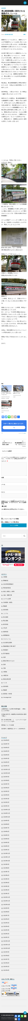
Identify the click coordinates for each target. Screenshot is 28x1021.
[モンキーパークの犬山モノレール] (6, 403)
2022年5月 (6, 922)
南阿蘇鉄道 (6, 635)
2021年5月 (6, 966)
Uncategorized (7, 697)
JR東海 (5, 671)
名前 (2, 477)
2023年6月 (6, 875)
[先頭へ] (25, 1012)
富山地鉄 (5, 617)
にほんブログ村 (5, 986)
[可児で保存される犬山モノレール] (18, 388)
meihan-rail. (10, 1015)
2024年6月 (6, 831)
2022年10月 (6, 904)
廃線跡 (5, 606)
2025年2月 (6, 802)
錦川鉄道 (5, 624)
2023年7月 (6, 871)
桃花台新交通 (7, 679)
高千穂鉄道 (6, 653)
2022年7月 (6, 915)
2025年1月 (6, 806)
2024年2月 (6, 846)
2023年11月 (6, 857)
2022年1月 (6, 937)
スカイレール (7, 639)
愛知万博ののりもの (8, 660)
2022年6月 (6, 919)
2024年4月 (6, 838)
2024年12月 (6, 809)
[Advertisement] (14, 141)
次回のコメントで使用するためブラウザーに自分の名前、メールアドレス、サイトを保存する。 (13, 502)
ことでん (5, 613)
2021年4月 (6, 970)
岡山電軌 (5, 620)
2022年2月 (6, 933)
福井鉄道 (5, 631)
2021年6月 (6, 963)
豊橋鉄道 (5, 580)
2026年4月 (6, 755)
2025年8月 (6, 780)
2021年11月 (6, 944)
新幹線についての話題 (7, 725)
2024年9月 (6, 820)
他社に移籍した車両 (8, 591)
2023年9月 (6, 864)
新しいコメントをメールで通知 (10, 518)
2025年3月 (6, 798)
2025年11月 (6, 769)
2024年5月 (6, 835)
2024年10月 (6, 817)
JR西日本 (5, 675)
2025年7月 (6, 784)
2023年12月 (6, 853)
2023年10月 (6, 860)
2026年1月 (6, 765)
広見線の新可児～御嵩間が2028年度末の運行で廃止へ (14, 715)
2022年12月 (6, 897)
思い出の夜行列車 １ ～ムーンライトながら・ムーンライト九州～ (13, 720)
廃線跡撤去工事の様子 (9, 646)
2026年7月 (6, 744)
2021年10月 (6, 948)
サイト (3, 492)
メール (3, 484)
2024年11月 (6, 813)
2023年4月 (6, 882)
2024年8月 (6, 824)
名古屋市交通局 (7, 642)
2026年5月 (6, 751)
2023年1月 (6, 893)
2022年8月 (6, 911)
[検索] (24, 536)
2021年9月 (6, 952)
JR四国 (5, 577)
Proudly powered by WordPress (10, 1017)
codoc (24, 433)
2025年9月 (6, 776)
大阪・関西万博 (7, 595)
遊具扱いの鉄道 (7, 693)
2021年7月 (6, 959)
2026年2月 (6, 762)
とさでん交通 (7, 598)
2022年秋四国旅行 (8, 584)
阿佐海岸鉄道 (7, 587)
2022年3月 (6, 930)
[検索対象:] (14, 536)
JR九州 (5, 628)
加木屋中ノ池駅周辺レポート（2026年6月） (13, 728)
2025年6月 (6, 787)
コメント (4, 461)
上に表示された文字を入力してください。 (13, 509)
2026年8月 (6, 740)
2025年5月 (6, 791)
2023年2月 (6, 890)
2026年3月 (6, 758)
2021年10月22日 (9, 34)
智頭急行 (5, 650)
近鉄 (4, 664)
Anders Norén (11, 1018)
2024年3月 (6, 842)
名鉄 (4, 657)
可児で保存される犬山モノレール (18, 392)
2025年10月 (6, 773)
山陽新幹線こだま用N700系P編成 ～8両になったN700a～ (13, 709)
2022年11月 (6, 900)
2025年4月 (6, 795)
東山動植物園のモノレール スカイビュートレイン (6, 393)
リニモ (5, 682)
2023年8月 (6, 868)
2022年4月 (6, 926)
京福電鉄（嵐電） (8, 602)
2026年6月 (6, 747)
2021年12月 (6, 941)
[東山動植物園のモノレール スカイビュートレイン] (6, 388)
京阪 (4, 668)
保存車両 (3, 8)
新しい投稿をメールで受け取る (10, 522)
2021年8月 (6, 955)
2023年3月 (6, 886)
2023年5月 (6, 879)
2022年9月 (6, 908)
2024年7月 (6, 828)
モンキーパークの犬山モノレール (6, 407)
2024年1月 (6, 849)
